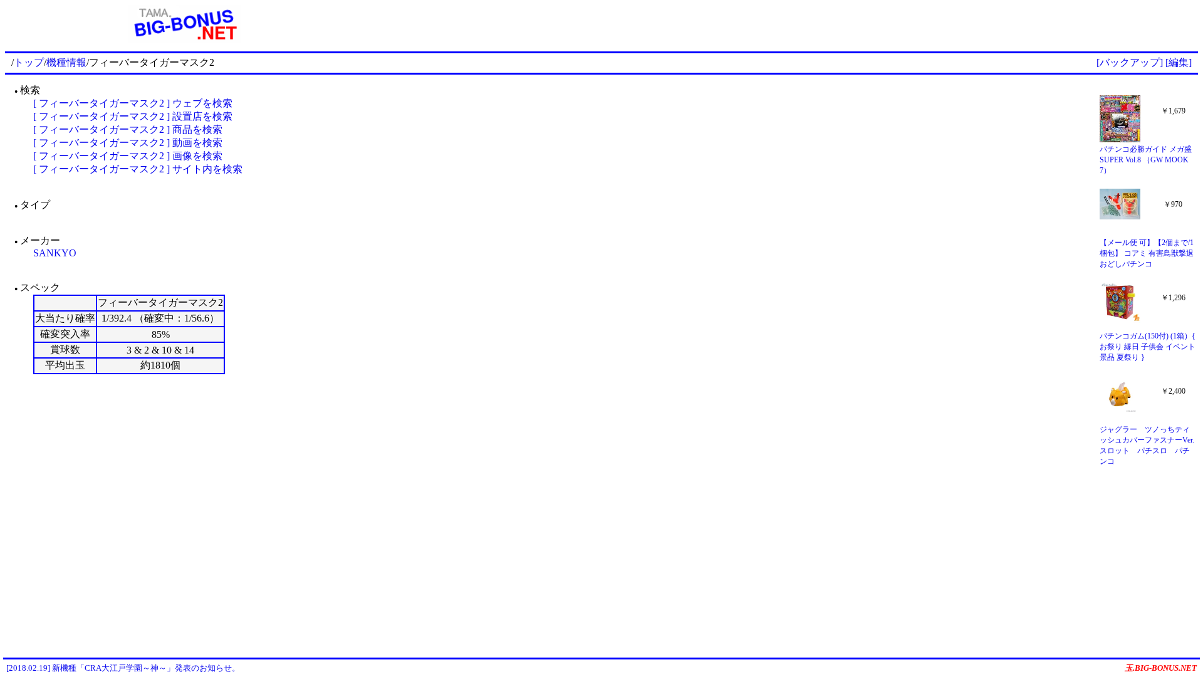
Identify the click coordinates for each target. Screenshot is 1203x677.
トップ (29, 62)
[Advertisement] (780, 24)
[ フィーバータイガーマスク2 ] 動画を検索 (127, 142)
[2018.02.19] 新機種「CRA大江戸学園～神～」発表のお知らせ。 (123, 668)
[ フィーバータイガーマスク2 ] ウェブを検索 (132, 103)
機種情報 (66, 62)
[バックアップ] (1129, 62)
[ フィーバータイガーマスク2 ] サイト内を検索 (137, 169)
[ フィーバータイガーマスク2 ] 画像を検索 (127, 155)
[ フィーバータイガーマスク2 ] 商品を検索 (127, 129)
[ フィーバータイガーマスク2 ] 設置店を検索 (132, 116)
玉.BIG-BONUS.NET (1161, 668)
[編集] (1178, 62)
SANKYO (54, 253)
